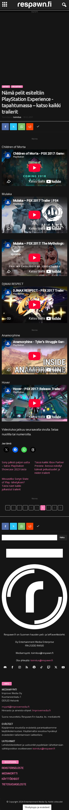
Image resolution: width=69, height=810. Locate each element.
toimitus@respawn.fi (42, 660)
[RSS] (27, 667)
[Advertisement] (34, 46)
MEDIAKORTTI (10, 773)
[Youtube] (63, 667)
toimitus (17, 117)
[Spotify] (35, 667)
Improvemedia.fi (41, 710)
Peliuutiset (17, 87)
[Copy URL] (37, 126)
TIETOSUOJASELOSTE (14, 784)
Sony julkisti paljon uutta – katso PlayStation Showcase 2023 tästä (16, 466)
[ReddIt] (29, 126)
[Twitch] (49, 667)
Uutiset (6, 87)
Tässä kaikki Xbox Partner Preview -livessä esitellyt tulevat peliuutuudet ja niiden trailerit (49, 467)
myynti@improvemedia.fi (15, 706)
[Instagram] (20, 667)
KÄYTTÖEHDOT (10, 779)
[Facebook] (5, 126)
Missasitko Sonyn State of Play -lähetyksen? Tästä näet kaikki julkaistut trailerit (15, 484)
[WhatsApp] (21, 126)
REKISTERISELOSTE (13, 768)
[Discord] (6, 667)
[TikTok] (42, 667)
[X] (13, 126)
